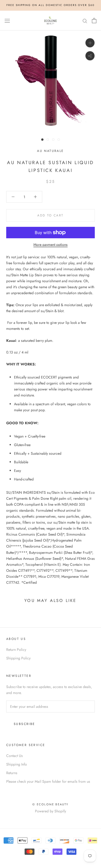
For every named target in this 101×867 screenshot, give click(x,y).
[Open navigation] (7, 20)
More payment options (50, 244)
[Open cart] (94, 20)
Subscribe (24, 724)
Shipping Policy (18, 658)
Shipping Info (16, 764)
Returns (11, 772)
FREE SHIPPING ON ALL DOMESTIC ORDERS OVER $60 (50, 5)
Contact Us (14, 755)
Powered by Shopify (50, 811)
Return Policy (16, 649)
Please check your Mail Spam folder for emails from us (48, 781)
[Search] (85, 20)
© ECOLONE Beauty (50, 804)
